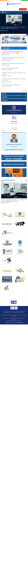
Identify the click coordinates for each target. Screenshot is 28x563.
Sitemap (2, 1)
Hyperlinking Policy (7, 312)
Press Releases (6, 48)
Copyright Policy (22, 311)
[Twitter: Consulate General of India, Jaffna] (11, 308)
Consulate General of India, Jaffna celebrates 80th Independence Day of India (13, 58)
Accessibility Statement (16, 312)
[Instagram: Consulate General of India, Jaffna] (16, 308)
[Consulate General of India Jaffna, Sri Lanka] (14, 5)
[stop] (3, 131)
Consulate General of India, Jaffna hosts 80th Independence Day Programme (12, 52)
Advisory (4, 94)
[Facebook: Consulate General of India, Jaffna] (12, 308)
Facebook (4, 100)
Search (26, 12)
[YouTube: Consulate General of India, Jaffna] (14, 308)
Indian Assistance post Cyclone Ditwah (11, 84)
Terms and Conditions (7, 311)
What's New (23, 9)
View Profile (9, 149)
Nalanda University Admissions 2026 (10, 68)
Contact (5, 1)
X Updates (4, 97)
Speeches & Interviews (18, 149)
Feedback (9, 1)
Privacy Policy (15, 311)
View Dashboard (14, 112)
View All (24, 90)
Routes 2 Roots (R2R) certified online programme (13, 63)
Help (23, 312)
